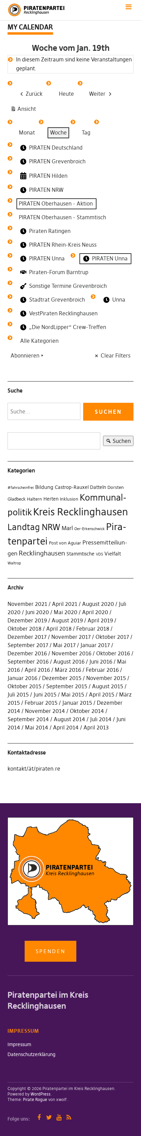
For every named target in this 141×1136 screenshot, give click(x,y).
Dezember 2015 (61, 678)
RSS (69, 1117)
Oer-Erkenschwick (89, 529)
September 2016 (28, 661)
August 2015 (107, 686)
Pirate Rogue (35, 1099)
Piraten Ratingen (49, 230)
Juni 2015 (45, 694)
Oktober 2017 (112, 636)
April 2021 (64, 603)
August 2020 (98, 603)
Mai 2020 (65, 612)
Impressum (19, 1044)
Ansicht (24, 110)
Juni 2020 (37, 612)
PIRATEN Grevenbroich (57, 161)
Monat (27, 132)
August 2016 (69, 661)
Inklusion (69, 499)
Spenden (50, 951)
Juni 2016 (100, 661)
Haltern (34, 499)
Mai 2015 (72, 694)
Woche (58, 132)
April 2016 (37, 669)
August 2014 (69, 719)
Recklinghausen (42, 553)
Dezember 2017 (27, 636)
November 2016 (71, 653)
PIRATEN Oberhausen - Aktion (56, 203)
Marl (67, 528)
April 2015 (101, 694)
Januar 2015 (77, 702)
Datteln (98, 487)
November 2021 (27, 603)
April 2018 (59, 628)
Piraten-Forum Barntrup (58, 272)
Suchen (117, 441)
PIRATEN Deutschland (55, 147)
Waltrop (14, 563)
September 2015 (66, 686)
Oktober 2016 (113, 653)
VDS (99, 554)
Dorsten (115, 487)
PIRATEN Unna (47, 258)
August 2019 (67, 620)
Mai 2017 (64, 645)
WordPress (40, 1094)
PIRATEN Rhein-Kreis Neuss (63, 244)
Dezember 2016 (27, 653)
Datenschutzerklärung (31, 1054)
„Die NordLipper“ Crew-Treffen (67, 327)
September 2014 (28, 719)
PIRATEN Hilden (48, 175)
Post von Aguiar (65, 543)
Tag (86, 132)
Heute (66, 93)
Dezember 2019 (27, 620)
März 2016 (68, 669)
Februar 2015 (41, 702)
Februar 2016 (102, 669)
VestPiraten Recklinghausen (63, 313)
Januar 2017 (95, 645)
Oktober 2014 (87, 710)
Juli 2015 (18, 694)
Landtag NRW (34, 527)
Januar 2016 (22, 678)
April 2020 (95, 612)
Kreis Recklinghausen (80, 511)
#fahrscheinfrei (21, 487)
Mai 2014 (36, 727)
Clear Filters (115, 355)
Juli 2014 (101, 719)
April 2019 (100, 620)
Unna (118, 299)
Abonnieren (25, 355)
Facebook (39, 1117)
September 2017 (28, 645)
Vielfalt (112, 553)
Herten (51, 499)
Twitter (49, 1117)
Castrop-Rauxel (72, 487)
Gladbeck (17, 499)
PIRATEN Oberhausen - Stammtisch (62, 217)
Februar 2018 (92, 628)
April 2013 (96, 727)
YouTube (59, 1117)
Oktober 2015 (24, 686)
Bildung (44, 487)
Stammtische (80, 554)
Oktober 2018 (24, 628)
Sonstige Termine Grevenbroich (68, 285)
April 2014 (66, 727)
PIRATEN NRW (46, 189)
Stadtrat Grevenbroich (57, 299)
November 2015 (106, 678)
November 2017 (71, 636)
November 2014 (45, 710)
